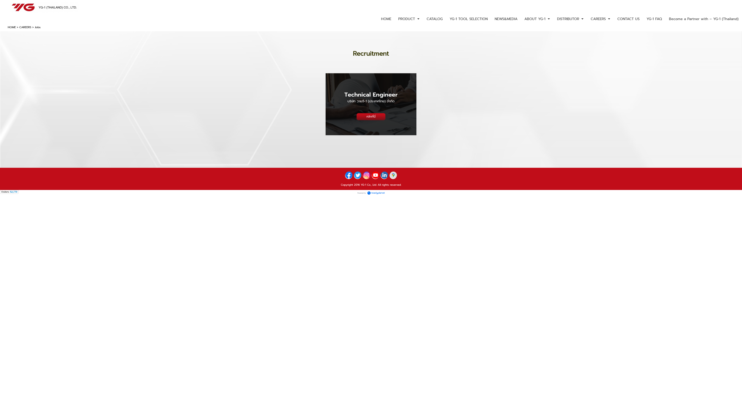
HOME (12, 27)
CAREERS (25, 27)
